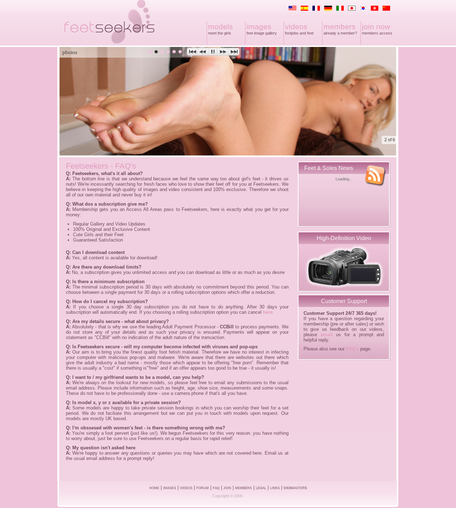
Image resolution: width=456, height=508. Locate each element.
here (268, 312)
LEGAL (261, 488)
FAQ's (352, 348)
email (327, 334)
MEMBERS (243, 488)
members (339, 26)
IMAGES (169, 488)
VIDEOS (186, 488)
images (259, 26)
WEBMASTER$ (295, 488)
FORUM (202, 488)
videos (296, 26)
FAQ (216, 488)
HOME (154, 488)
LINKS (275, 488)
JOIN (227, 488)
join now (376, 26)
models (220, 26)
